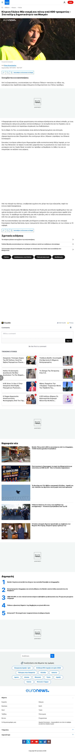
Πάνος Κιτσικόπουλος (10, 65)
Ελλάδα (43, 672)
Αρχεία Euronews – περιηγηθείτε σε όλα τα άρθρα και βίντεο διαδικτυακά (55, 723)
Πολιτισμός (42, 714)
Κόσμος (14, 7)
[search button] (52, 656)
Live (70, 2)
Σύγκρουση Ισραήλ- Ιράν (22, 668)
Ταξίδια (4, 714)
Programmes (43, 718)
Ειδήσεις (7, 7)
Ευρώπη (4, 702)
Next (3, 710)
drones (26, 677)
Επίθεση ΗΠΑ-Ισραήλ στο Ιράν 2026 (48, 668)
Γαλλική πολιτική (43, 257)
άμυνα (16, 677)
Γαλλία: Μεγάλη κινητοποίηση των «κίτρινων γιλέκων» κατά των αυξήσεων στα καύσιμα (31, 244)
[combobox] (37, 656)
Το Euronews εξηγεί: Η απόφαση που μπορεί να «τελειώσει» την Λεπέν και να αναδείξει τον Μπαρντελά (31, 249)
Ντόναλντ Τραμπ (42, 682)
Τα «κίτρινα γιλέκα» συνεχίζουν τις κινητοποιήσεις (18, 239)
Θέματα (4, 697)
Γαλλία (20, 7)
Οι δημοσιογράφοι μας (9, 722)
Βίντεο (4, 718)
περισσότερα (6, 735)
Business (4, 706)
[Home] (2, 7)
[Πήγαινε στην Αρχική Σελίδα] (7, 2)
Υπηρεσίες (5, 730)
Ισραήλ (58, 677)
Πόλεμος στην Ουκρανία (26, 672)
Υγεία (48, 677)
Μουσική (38, 677)
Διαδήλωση (59, 257)
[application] (37, 39)
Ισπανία (54, 672)
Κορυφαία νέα (10, 443)
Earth (40, 706)
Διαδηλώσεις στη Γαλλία (22, 257)
